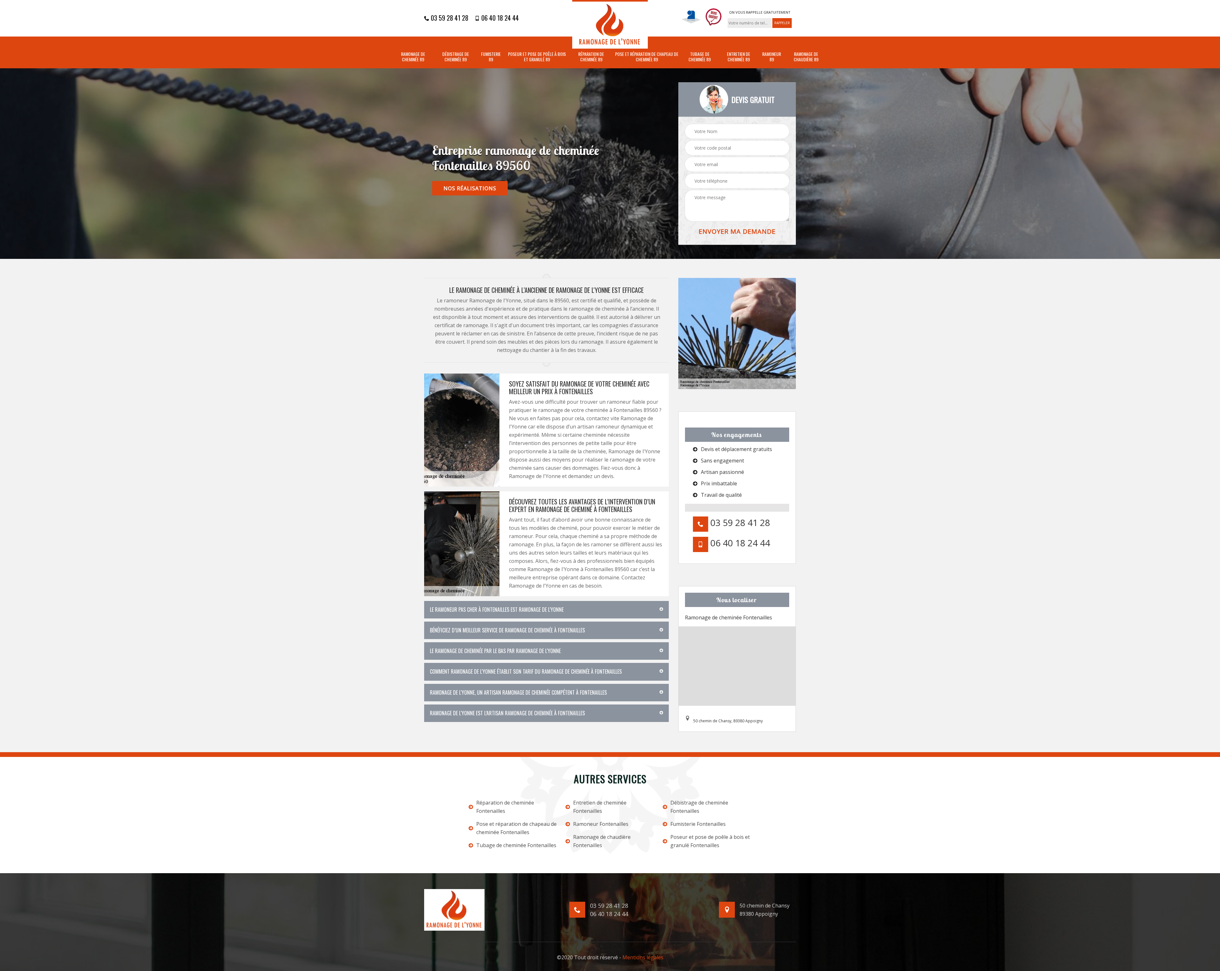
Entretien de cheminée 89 (738, 56)
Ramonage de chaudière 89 (806, 56)
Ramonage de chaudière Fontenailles (602, 841)
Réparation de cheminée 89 (591, 56)
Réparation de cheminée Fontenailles (505, 806)
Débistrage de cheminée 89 (455, 56)
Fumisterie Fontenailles (698, 823)
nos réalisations (470, 188)
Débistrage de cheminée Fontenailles (699, 806)
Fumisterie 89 (491, 56)
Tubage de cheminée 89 (699, 56)
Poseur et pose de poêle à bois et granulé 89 (537, 56)
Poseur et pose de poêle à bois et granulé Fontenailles (710, 841)
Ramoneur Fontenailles (600, 823)
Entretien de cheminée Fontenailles (600, 806)
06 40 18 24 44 (499, 18)
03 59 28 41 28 (448, 18)
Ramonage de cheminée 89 (413, 56)
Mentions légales (642, 957)
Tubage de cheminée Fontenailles (516, 845)
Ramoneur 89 (771, 56)
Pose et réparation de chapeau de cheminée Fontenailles (516, 828)
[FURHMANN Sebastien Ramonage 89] (610, 24)
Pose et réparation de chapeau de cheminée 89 (646, 56)
